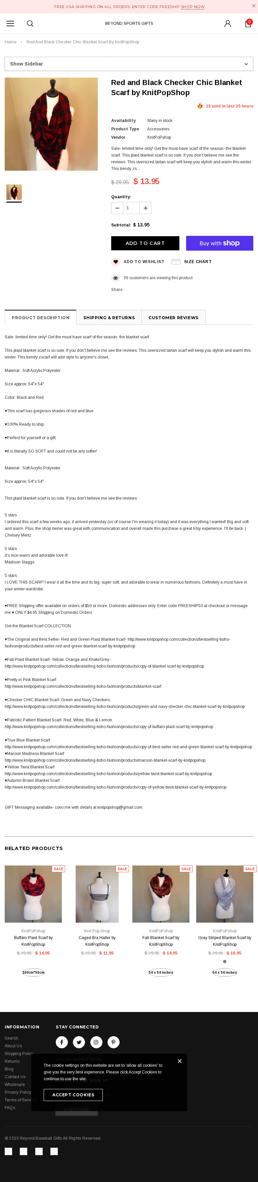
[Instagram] (96, 1042)
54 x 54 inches (161, 972)
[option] (51, 125)
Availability (123, 120)
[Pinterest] (114, 1042)
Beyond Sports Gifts (129, 23)
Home (10, 42)
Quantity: (121, 197)
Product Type (125, 129)
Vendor (118, 137)
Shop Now (193, 6)
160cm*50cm (33, 972)
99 (126, 278)
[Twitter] (79, 1042)
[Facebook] (62, 1042)
